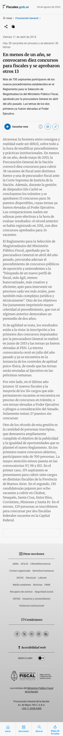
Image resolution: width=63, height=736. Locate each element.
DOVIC (20, 577)
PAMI (47, 584)
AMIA (16, 563)
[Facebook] (17, 634)
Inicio (9, 18)
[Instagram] (39, 634)
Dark (41, 659)
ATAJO (24, 563)
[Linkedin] (46, 634)
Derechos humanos (43, 570)
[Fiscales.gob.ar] (11, 7)
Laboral (42, 577)
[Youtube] (32, 634)
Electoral (31, 577)
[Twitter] (24, 634)
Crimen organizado (19, 570)
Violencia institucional (31, 605)
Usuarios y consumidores (36, 598)
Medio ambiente (22, 584)
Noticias (37, 584)
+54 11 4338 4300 (31, 708)
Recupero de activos (21, 591)
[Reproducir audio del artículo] (7, 127)
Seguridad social (44, 591)
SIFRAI (16, 598)
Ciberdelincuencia (40, 563)
